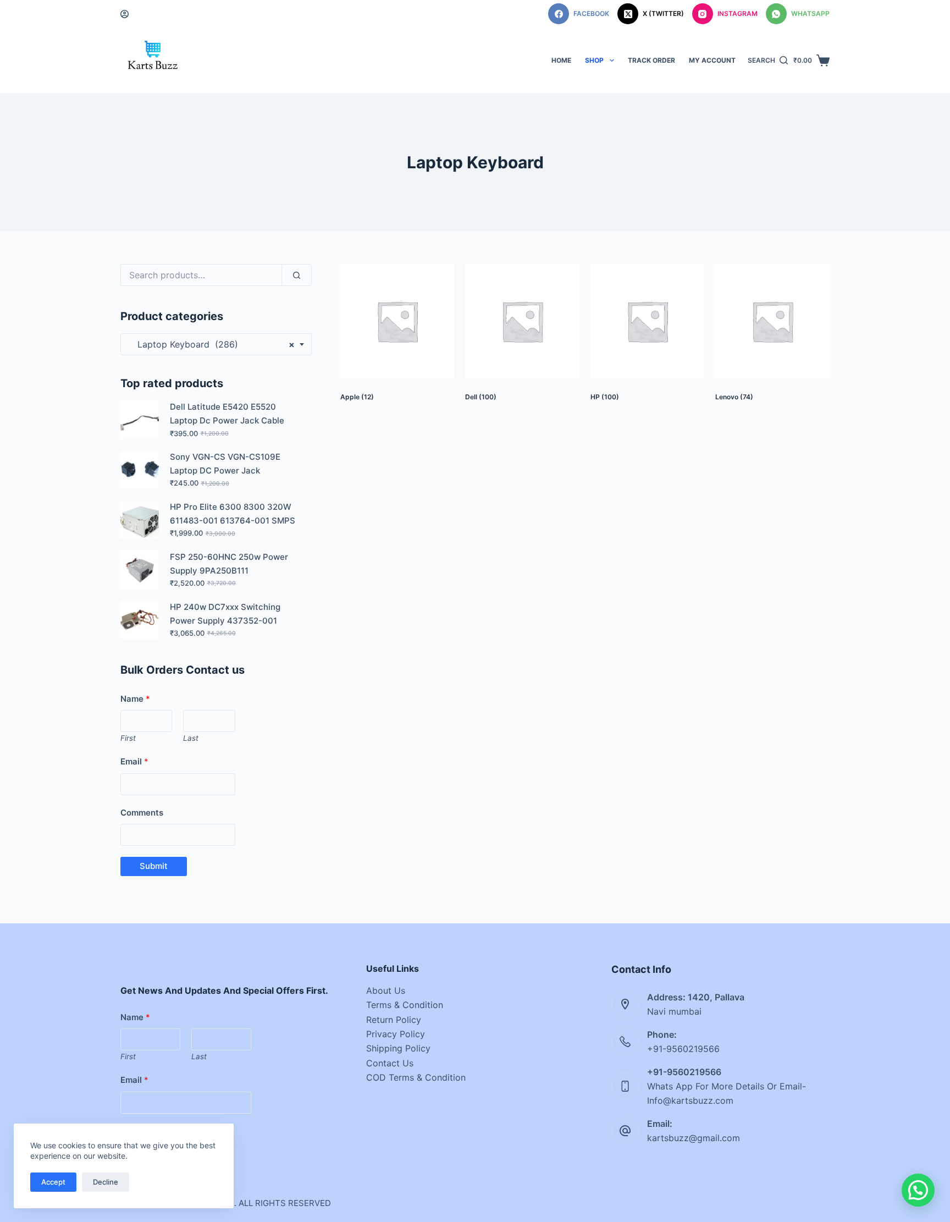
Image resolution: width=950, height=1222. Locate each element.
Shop (594, 60)
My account (712, 60)
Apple (357, 397)
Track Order (651, 60)
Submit (154, 866)
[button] (918, 1190)
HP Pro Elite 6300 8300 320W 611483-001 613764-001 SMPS (232, 514)
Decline (105, 1181)
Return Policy (393, 1019)
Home (561, 60)
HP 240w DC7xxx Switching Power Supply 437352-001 (225, 614)
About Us (385, 990)
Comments (141, 812)
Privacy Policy (395, 1033)
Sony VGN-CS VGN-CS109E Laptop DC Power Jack (225, 464)
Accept (53, 1181)
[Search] (296, 275)
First (128, 738)
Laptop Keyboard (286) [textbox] (212, 344)
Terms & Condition (404, 1004)
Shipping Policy (398, 1048)
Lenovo (734, 397)
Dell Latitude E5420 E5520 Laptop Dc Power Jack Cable (227, 413)
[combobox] (216, 344)
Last (190, 738)
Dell (480, 397)
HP (604, 397)
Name (135, 698)
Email (134, 761)
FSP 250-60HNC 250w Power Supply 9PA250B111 (229, 564)
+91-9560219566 (683, 1048)
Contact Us (389, 1063)
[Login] (124, 14)
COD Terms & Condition (416, 1077)
